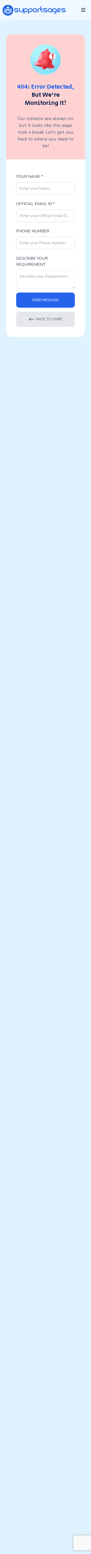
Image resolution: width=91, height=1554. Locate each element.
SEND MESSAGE (45, 300)
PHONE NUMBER (32, 231)
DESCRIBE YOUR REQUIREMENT (32, 261)
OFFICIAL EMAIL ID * (35, 204)
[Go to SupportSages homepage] (34, 10)
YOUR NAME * (29, 176)
